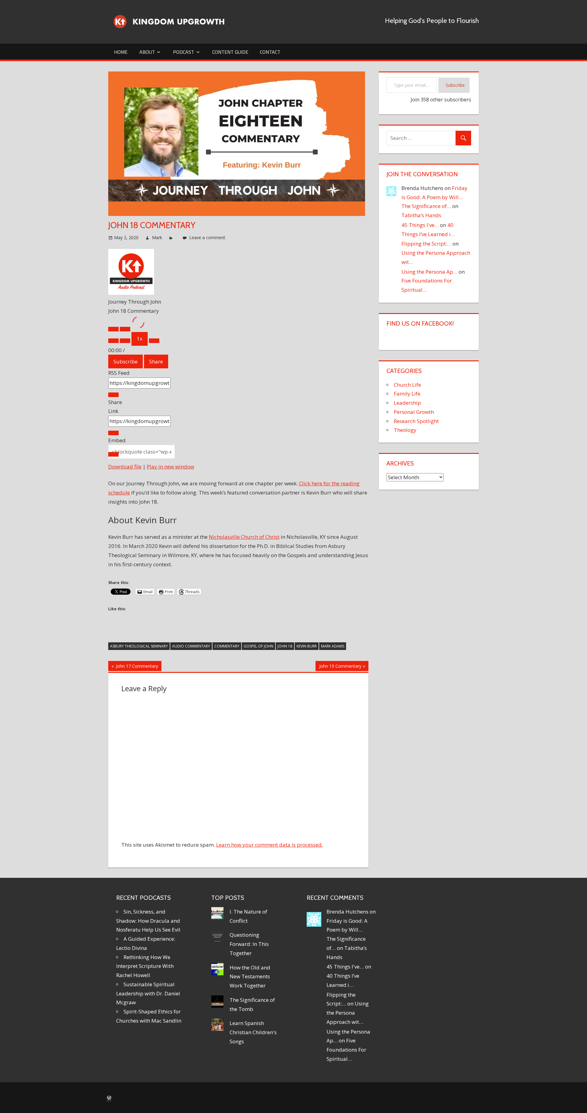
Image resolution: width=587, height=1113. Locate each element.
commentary (226, 646)
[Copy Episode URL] (113, 433)
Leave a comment (207, 237)
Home (120, 52)
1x (139, 338)
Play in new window (170, 466)
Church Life (407, 384)
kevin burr (307, 646)
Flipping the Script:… (426, 243)
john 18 (285, 646)
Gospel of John (258, 646)
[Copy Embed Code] (113, 454)
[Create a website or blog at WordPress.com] (109, 1098)
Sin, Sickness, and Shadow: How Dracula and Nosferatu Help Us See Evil (148, 920)
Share (156, 361)
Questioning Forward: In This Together (249, 944)
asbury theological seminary (139, 646)
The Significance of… (426, 206)
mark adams (332, 646)
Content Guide (230, 52)
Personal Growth (414, 411)
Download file (125, 466)
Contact (270, 52)
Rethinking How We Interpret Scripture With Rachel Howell (145, 966)
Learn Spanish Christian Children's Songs (253, 1032)
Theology (405, 429)
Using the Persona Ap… (429, 271)
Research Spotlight (416, 421)
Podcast (183, 52)
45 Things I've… (420, 224)
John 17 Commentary (136, 667)
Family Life (407, 393)
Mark (157, 237)
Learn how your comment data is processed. (269, 844)
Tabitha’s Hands (421, 215)
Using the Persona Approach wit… (348, 1012)
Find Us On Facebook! (420, 323)
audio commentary (191, 646)
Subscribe (125, 361)
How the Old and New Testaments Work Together (250, 976)
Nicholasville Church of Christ (244, 536)
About (147, 52)
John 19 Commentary (340, 667)
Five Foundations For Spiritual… (346, 1049)
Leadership (407, 402)
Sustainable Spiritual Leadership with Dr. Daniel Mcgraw (148, 993)
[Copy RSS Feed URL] (113, 394)
